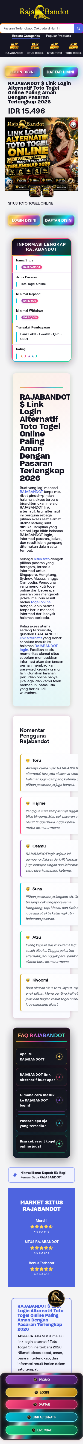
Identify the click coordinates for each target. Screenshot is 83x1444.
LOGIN (44, 1392)
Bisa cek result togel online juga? (37, 1144)
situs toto (42, 559)
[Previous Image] (8, 155)
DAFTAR (44, 1405)
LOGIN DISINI (22, 72)
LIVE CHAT (44, 1431)
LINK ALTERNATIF (44, 1418)
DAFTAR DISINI (60, 72)
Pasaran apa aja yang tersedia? (33, 1123)
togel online (41, 602)
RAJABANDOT (31, 492)
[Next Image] (74, 155)
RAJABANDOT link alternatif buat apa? (37, 1077)
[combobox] (37, 28)
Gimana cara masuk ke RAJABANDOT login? (37, 1100)
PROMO (44, 1379)
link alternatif (31, 638)
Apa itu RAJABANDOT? (32, 1056)
